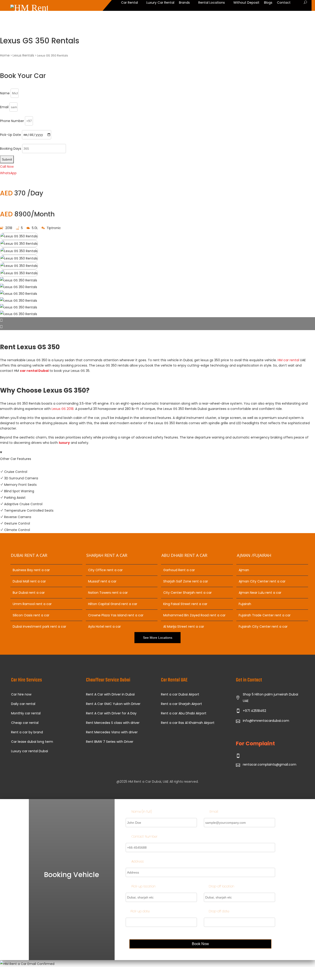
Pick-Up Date (10, 134)
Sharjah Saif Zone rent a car (185, 581)
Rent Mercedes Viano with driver (112, 732)
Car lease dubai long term (32, 741)
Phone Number (12, 121)
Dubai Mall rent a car (29, 581)
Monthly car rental (26, 713)
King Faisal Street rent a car (185, 604)
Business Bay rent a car (31, 570)
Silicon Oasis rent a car (31, 615)
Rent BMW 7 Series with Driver (109, 741)
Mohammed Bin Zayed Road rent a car (194, 615)
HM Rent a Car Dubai (144, 781)
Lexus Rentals (23, 55)
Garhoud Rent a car (179, 570)
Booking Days (10, 148)
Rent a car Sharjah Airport (181, 703)
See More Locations (157, 637)
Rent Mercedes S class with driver (113, 722)
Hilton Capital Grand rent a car (112, 604)
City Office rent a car (105, 570)
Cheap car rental (25, 722)
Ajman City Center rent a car (262, 581)
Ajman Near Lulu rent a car (260, 592)
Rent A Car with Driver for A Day (111, 713)
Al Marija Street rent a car (183, 626)
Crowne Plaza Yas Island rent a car (115, 615)
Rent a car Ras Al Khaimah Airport (187, 722)
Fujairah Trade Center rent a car (265, 615)
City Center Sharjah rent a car (187, 592)
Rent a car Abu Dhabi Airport (183, 713)
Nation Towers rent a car (108, 592)
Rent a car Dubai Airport (180, 694)
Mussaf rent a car (102, 581)
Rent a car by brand (27, 732)
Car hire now (21, 694)
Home (5, 55)
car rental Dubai (34, 370)
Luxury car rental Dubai (29, 751)
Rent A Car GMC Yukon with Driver (113, 703)
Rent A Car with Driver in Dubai (110, 694)
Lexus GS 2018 (63, 408)
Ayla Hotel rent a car (104, 626)
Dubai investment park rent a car (39, 626)
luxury (64, 442)
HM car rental (288, 360)
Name (5, 93)
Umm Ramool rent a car (32, 604)
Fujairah (245, 604)
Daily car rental (23, 703)
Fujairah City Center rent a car (263, 626)
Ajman (244, 570)
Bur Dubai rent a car (29, 592)
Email (4, 107)
